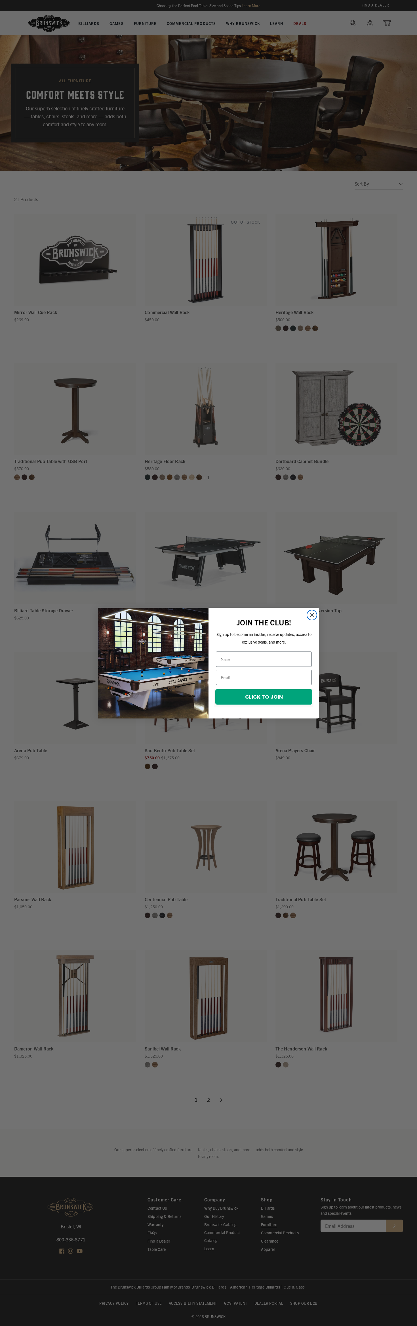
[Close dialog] (312, 615)
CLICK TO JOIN (264, 696)
